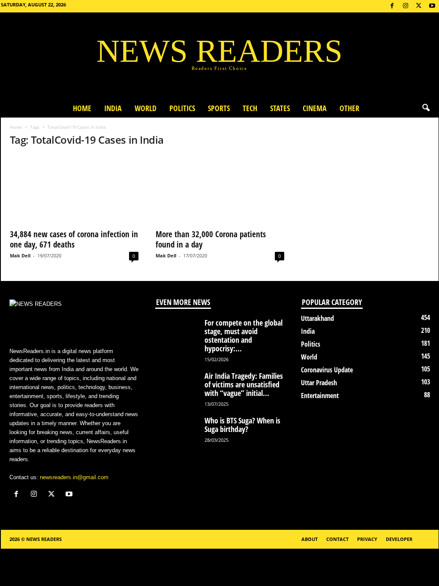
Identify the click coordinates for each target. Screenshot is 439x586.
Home (82, 108)
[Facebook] (392, 6)
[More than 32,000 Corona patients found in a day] (220, 189)
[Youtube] (432, 6)
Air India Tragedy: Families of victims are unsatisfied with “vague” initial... (243, 384)
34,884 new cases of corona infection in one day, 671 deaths (74, 239)
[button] (425, 108)
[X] (419, 6)
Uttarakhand (317, 318)
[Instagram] (405, 6)
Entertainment (320, 395)
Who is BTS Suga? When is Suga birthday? (242, 424)
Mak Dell (20, 255)
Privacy (367, 539)
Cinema (315, 108)
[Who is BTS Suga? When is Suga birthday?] (176, 432)
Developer (399, 539)
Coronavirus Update (327, 370)
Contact (337, 539)
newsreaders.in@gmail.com (74, 477)
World (145, 108)
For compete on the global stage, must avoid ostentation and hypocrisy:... (243, 335)
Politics (182, 108)
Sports (219, 108)
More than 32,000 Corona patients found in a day (211, 239)
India (113, 108)
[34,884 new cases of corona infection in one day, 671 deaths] (74, 189)
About (309, 539)
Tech (250, 108)
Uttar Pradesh (319, 382)
